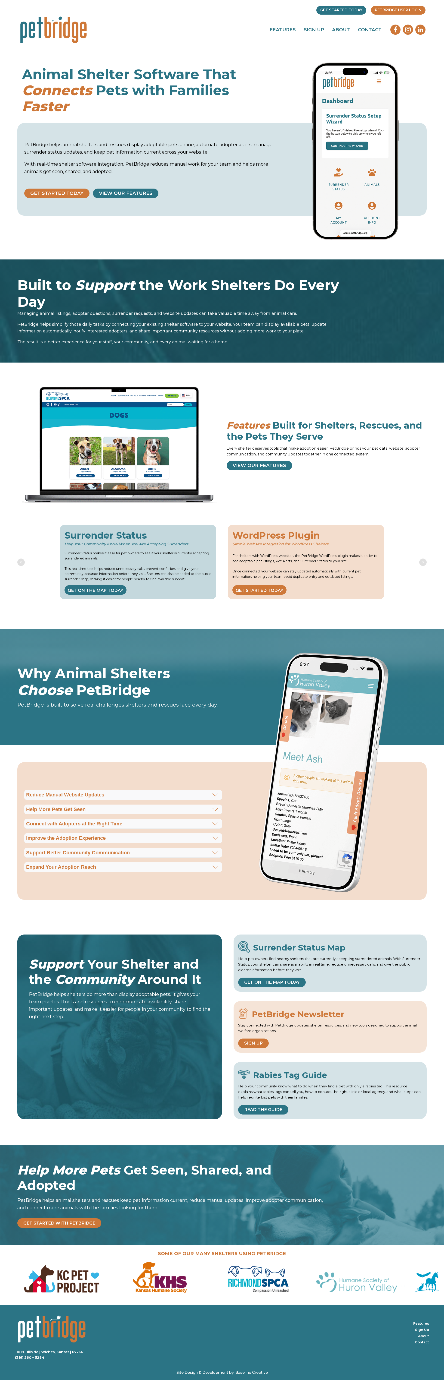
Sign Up (314, 29)
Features (283, 29)
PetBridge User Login (398, 10)
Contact (370, 29)
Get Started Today (341, 10)
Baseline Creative (251, 1372)
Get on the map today (95, 590)
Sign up (253, 1043)
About (341, 29)
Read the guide (263, 1109)
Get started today (259, 590)
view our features (125, 193)
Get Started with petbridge (59, 1223)
